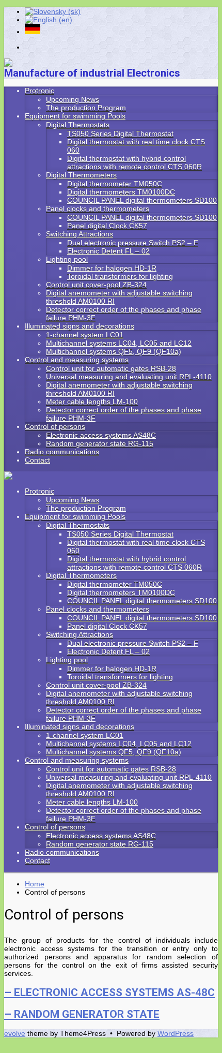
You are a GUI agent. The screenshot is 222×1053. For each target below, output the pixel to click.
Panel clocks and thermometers (97, 609)
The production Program (86, 508)
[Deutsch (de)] (32, 31)
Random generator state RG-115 (99, 844)
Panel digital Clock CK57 (107, 626)
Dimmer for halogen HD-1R (111, 668)
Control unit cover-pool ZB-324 (96, 685)
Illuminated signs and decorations (79, 726)
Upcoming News (72, 500)
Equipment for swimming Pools (75, 516)
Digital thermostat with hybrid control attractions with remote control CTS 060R (134, 563)
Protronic (39, 491)
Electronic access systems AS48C (101, 836)
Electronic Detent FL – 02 (108, 651)
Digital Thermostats (77, 525)
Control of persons (55, 827)
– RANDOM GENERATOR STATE (82, 1014)
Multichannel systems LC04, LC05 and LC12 (119, 743)
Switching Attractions (79, 634)
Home (34, 884)
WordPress (175, 1033)
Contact (37, 860)
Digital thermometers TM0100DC (121, 592)
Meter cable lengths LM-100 (92, 802)
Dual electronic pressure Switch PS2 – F (132, 643)
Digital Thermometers (81, 575)
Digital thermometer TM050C (114, 584)
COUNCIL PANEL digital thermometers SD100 (142, 601)
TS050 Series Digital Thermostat (120, 534)
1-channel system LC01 (84, 735)
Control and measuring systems (77, 760)
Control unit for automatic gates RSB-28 (111, 769)
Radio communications (62, 852)
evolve (14, 1033)
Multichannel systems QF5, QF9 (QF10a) (113, 752)
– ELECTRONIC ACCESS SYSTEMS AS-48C (109, 992)
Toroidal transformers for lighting (120, 677)
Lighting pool (67, 660)
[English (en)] (48, 20)
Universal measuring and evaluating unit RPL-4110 (129, 777)
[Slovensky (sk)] (53, 11)
